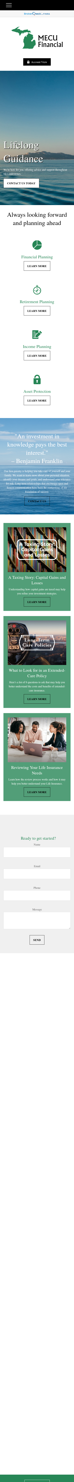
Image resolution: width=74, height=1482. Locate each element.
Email (37, 866)
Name (37, 844)
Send (37, 940)
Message (37, 909)
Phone (37, 887)
